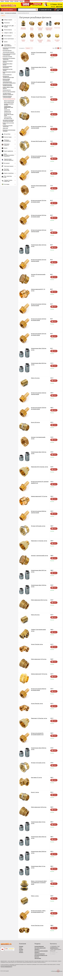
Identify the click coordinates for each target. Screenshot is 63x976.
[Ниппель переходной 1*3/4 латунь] (24, 678)
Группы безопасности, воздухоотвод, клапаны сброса (9, 82)
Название (28, 48)
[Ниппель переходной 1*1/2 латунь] (24, 501)
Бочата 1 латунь (35, 792)
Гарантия (21, 1)
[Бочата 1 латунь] (24, 797)
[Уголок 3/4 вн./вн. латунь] (24, 708)
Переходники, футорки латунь (8, 115)
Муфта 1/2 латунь (35, 378)
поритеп (3, 15)
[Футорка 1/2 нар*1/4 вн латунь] (24, 101)
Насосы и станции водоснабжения (6, 80)
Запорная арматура (7, 90)
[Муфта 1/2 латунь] (24, 382)
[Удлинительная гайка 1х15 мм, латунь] (24, 871)
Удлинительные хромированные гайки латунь (8, 107)
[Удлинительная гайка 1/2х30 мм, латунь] (24, 589)
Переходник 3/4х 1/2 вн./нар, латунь (39, 466)
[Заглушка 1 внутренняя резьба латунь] (24, 441)
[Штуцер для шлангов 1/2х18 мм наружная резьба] (24, 308)
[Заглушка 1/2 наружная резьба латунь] (24, 86)
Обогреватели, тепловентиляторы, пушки (8, 77)
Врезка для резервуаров (9, 100)
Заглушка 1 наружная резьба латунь (39, 555)
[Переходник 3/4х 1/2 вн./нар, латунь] (24, 471)
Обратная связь (38, 958)
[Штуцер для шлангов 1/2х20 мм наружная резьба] (24, 397)
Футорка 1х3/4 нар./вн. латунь (38, 526)
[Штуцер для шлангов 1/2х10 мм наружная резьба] (24, 131)
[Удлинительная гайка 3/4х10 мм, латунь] (24, 367)
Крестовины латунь (8, 118)
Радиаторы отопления (7, 56)
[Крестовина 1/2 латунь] (24, 782)
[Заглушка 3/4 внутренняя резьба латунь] (24, 190)
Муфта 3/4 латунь (35, 614)
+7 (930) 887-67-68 (45, 9)
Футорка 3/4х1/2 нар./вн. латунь (38, 141)
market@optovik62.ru (54, 947)
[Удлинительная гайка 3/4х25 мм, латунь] (24, 841)
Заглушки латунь (7, 112)
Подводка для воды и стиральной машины (7, 97)
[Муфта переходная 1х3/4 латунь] (24, 811)
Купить (54, 55)
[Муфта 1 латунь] (24, 900)
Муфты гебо (5, 128)
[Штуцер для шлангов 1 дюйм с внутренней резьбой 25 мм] (24, 915)
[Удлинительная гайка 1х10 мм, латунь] (24, 826)
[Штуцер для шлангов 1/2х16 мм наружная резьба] (24, 234)
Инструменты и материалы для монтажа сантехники (8, 121)
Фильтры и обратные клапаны (9, 91)
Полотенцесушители (7, 50)
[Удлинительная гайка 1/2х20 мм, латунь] (24, 353)
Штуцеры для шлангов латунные (8, 104)
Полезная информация (39, 946)
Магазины (7, 1)
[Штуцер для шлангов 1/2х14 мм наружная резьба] (24, 264)
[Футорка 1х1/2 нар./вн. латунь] (24, 767)
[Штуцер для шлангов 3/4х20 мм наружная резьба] (24, 515)
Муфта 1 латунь (35, 895)
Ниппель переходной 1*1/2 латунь (39, 496)
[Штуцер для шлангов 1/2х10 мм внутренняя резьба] (24, 219)
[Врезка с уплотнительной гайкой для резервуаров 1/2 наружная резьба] (24, 885)
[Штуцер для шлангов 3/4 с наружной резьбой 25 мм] (24, 486)
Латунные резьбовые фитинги (9, 98)
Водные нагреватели (7, 74)
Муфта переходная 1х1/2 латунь (38, 659)
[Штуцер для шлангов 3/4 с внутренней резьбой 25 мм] (24, 737)
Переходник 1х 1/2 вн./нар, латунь (39, 540)
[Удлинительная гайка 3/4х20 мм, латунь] (24, 752)
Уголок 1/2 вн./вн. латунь (37, 644)
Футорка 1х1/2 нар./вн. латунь (38, 762)
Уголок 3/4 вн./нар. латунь (37, 925)
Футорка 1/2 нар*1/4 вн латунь (38, 96)
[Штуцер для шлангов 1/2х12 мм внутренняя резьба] (24, 160)
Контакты (27, 1)
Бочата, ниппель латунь (9, 102)
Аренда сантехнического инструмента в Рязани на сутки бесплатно (41, 955)
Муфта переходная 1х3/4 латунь (38, 807)
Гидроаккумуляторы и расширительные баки (7, 85)
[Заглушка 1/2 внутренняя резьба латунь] (24, 57)
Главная (2, 1)
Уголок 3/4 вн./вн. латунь (37, 703)
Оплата (11, 1)
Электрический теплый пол (8, 52)
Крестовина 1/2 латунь (36, 777)
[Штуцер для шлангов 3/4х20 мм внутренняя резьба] (24, 693)
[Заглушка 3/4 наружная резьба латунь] (24, 279)
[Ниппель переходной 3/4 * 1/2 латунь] (24, 293)
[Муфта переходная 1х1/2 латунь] (24, 663)
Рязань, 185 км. (57, 4)
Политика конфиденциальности (6, 966)
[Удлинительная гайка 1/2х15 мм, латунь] (24, 72)
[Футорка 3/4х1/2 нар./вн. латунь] (24, 146)
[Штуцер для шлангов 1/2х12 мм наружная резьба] (24, 175)
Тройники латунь (7, 111)
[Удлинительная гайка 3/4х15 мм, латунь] (24, 575)
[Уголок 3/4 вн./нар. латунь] (24, 930)
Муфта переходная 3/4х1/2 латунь (39, 599)
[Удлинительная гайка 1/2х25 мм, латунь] (24, 456)
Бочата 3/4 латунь (35, 422)
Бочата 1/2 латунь (35, 111)
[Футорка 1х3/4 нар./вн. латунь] (24, 530)
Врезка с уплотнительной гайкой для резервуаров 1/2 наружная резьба (38, 883)
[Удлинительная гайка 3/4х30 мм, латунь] (24, 856)
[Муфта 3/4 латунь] (24, 619)
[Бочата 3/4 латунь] (24, 427)
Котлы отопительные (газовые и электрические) (9, 54)
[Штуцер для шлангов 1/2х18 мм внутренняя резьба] (24, 323)
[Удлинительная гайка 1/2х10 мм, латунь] (24, 249)
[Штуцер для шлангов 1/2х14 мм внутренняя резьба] (24, 205)
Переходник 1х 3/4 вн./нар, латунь (39, 718)
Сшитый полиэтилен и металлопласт (7, 67)
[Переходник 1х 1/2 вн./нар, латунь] (24, 545)
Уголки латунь (7, 109)
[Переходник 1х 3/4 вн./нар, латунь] (24, 723)
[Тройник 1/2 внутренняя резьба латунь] (24, 634)
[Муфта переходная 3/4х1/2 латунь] (24, 604)
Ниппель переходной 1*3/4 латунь (39, 673)
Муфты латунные (7, 116)
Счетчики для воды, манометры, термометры (8, 94)
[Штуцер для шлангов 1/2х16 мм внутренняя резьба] (24, 338)
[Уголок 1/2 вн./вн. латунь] (24, 649)
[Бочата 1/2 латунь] (24, 116)
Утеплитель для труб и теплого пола (7, 126)
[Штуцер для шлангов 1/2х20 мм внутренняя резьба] (24, 412)
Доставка (16, 1)
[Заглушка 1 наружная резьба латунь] (24, 560)
